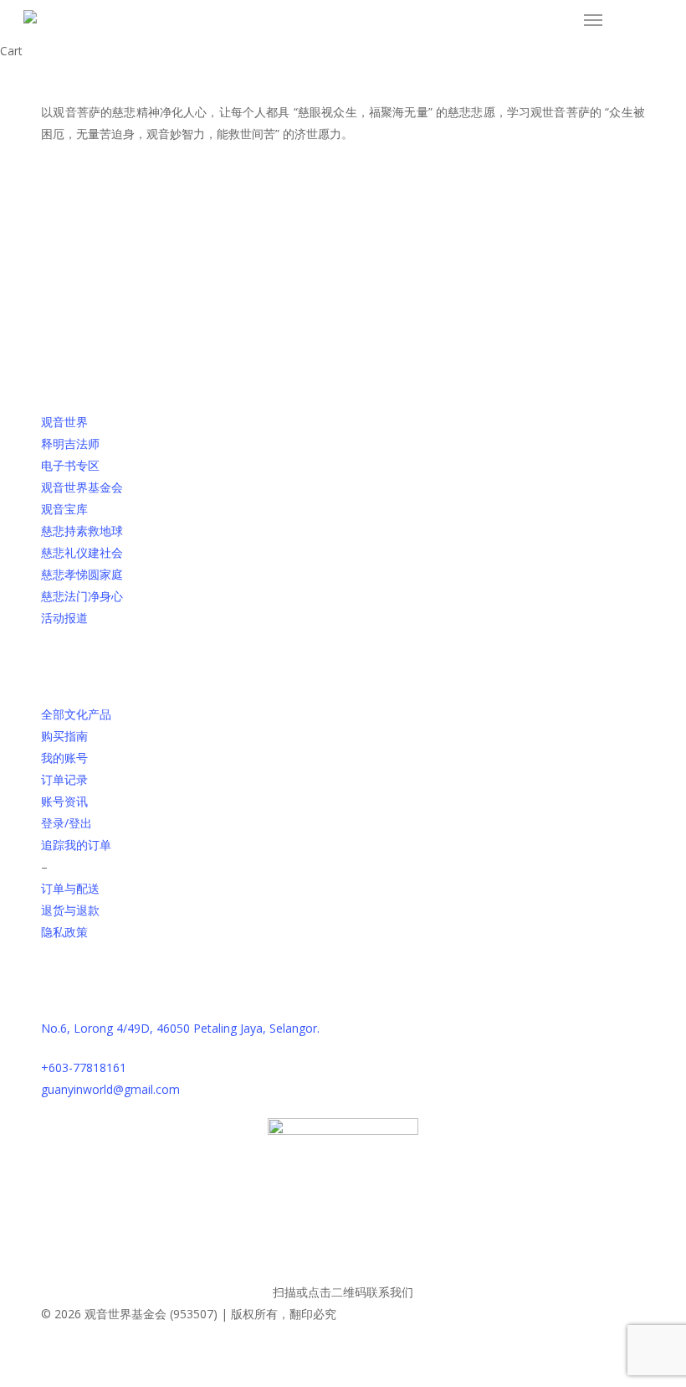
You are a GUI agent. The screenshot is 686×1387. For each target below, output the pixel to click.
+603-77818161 (83, 1067)
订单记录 (64, 779)
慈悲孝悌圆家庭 (82, 574)
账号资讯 (64, 801)
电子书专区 (70, 465)
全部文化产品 (76, 714)
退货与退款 (70, 910)
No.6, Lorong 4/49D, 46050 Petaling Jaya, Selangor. (180, 1028)
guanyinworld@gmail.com (110, 1089)
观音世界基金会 (82, 487)
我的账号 (64, 758)
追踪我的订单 (76, 845)
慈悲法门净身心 (82, 596)
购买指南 (64, 736)
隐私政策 (64, 932)
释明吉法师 (70, 443)
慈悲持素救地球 (82, 531)
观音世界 (64, 422)
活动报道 (64, 618)
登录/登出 (66, 823)
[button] (593, 20)
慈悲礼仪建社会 (82, 552)
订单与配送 (70, 888)
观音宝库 (64, 509)
